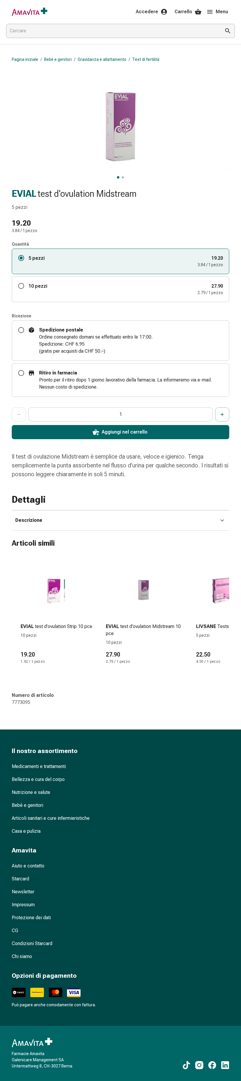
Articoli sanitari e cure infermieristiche (51, 818)
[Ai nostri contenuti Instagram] (199, 1065)
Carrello (183, 11)
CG (15, 930)
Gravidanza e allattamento (102, 59)
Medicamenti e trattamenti (39, 766)
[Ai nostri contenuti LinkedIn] (225, 1065)
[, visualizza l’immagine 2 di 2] (123, 177)
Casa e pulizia (26, 831)
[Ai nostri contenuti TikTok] (186, 1065)
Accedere (147, 11)
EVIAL (24, 193)
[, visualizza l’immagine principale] (118, 177)
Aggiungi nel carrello (125, 432)
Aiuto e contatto (28, 866)
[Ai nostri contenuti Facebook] (212, 1065)
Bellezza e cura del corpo (38, 779)
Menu (222, 11)
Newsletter (23, 892)
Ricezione (21, 316)
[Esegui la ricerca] (228, 31)
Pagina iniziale (25, 59)
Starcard (20, 879)
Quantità (20, 244)
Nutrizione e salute (31, 792)
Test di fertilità (145, 59)
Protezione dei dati (31, 917)
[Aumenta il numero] (222, 414)
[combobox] (112, 31)
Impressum (23, 904)
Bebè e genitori (58, 59)
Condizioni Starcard (32, 943)
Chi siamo (22, 956)
